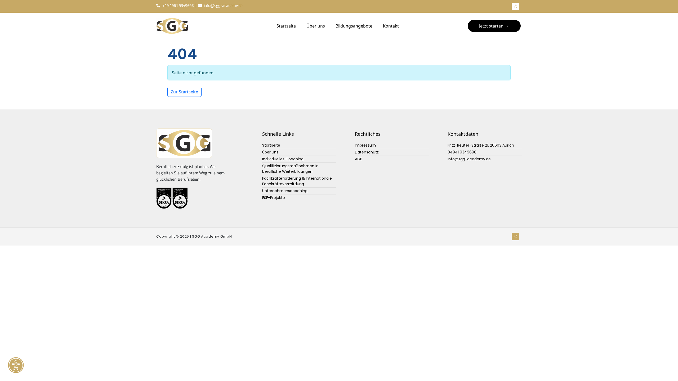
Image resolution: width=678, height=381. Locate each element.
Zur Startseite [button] (184, 92)
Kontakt (391, 26)
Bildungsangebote (354, 26)
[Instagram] (515, 6)
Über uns (315, 26)
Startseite (286, 26)
